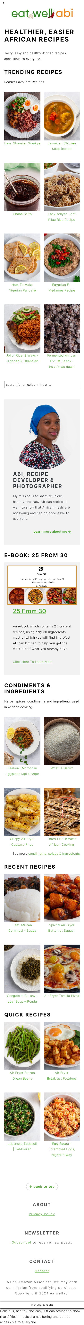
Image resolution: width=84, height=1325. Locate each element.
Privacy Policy (42, 1214)
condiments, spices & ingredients (53, 853)
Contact (42, 1271)
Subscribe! (21, 1242)
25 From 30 (29, 611)
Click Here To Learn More (33, 662)
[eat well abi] (42, 18)
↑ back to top (42, 1186)
